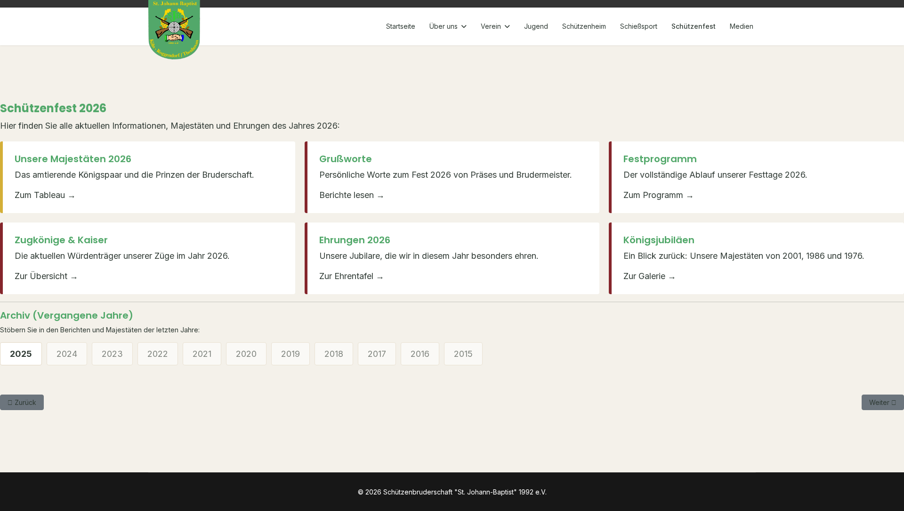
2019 (290, 354)
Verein (491, 26)
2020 (246, 354)
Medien (741, 26)
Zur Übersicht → (46, 276)
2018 (333, 354)
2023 (112, 354)
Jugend (536, 26)
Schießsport (638, 26)
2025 (21, 354)
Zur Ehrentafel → (351, 276)
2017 (377, 354)
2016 (420, 354)
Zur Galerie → (649, 276)
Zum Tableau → (45, 195)
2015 (463, 354)
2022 (157, 354)
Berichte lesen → (352, 195)
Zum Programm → (658, 195)
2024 (66, 354)
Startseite (400, 26)
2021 (202, 354)
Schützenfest (693, 26)
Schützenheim (584, 26)
